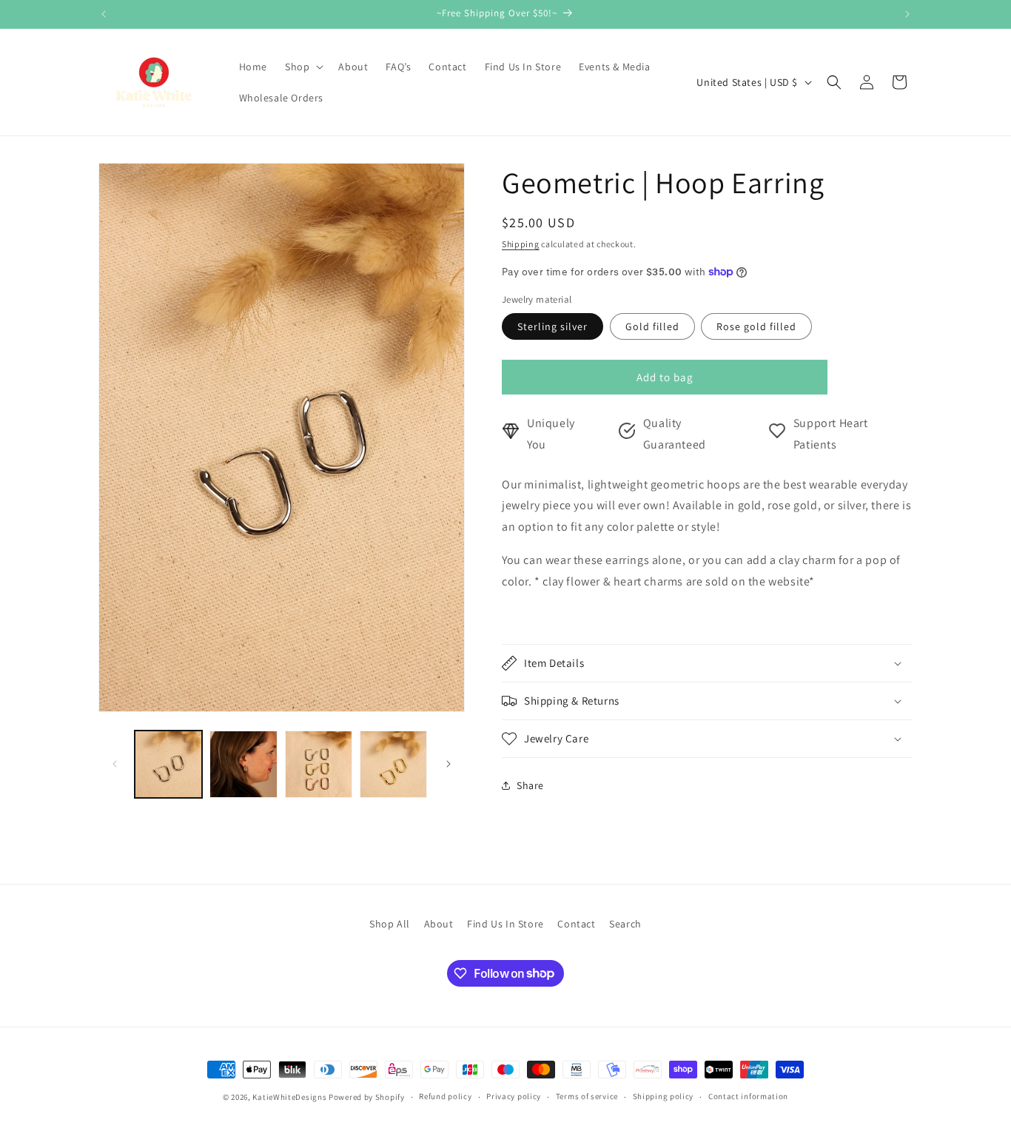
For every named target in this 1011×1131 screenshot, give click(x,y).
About (439, 923)
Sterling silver (552, 326)
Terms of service (587, 1096)
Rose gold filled (756, 326)
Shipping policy (663, 1096)
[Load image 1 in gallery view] (168, 764)
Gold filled (652, 326)
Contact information (748, 1096)
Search (625, 923)
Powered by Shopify (367, 1097)
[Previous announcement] (103, 14)
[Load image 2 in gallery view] (243, 764)
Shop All (389, 923)
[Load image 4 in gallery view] (393, 764)
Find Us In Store (505, 923)
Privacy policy (513, 1096)
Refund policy (445, 1096)
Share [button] (530, 785)
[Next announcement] (907, 14)
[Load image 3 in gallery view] (318, 764)
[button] (302, 66)
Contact (576, 923)
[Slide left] (114, 764)
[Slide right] (448, 764)
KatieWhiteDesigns (289, 1097)
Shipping (521, 243)
